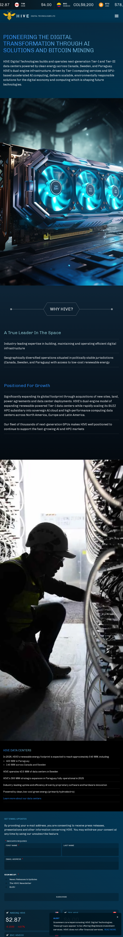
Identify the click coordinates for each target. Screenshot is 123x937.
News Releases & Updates (23, 879)
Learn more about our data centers (22, 798)
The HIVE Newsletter (20, 883)
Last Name (69, 845)
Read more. (110, 929)
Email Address (14, 859)
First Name (12, 845)
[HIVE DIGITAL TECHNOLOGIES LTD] (29, 16)
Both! (12, 887)
